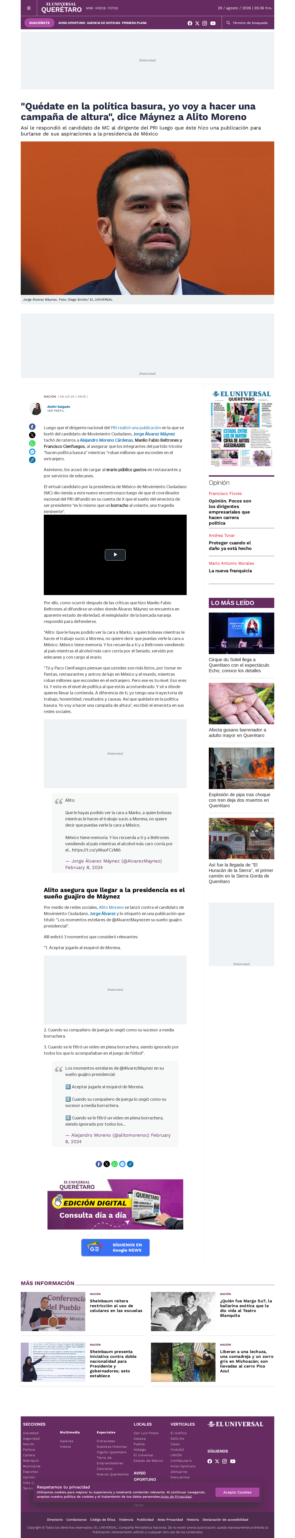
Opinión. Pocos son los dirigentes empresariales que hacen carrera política (230, 512)
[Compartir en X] (32, 435)
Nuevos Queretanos (113, 1474)
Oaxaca (140, 1438)
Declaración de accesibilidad (225, 1519)
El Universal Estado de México (148, 1457)
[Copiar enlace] (32, 460)
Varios (139, 1505)
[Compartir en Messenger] (32, 451)
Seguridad (31, 1438)
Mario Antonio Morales (231, 563)
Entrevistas (106, 1441)
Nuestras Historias (112, 1446)
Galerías (67, 1441)
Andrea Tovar (222, 535)
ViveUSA (177, 1449)
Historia (193, 1519)
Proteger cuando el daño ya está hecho (230, 545)
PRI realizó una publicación (136, 427)
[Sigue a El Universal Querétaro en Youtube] (214, 24)
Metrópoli (31, 1460)
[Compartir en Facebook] (32, 426)
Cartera (29, 1455)
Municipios (32, 1466)
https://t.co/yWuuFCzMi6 (96, 850)
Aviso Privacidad (170, 1519)
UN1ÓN (176, 1455)
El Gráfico (179, 1433)
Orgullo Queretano (112, 1452)
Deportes (30, 1471)
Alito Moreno (111, 907)
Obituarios (179, 1471)
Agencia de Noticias (103, 23)
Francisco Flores (225, 493)
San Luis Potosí (146, 1433)
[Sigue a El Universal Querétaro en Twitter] (198, 24)
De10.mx (177, 1438)
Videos (100, 8)
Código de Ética (102, 1519)
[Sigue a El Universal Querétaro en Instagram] (206, 24)
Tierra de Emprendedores (110, 1460)
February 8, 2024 (84, 867)
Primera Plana (134, 23)
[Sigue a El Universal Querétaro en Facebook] (191, 24)
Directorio (55, 1519)
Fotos (113, 8)
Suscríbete (39, 23)
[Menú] (29, 8)
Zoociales (104, 1468)
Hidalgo (140, 1449)
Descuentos (180, 1477)
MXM (89, 8)
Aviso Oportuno (71, 23)
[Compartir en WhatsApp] (32, 443)
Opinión (219, 482)
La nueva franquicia (230, 570)
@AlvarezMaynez (136, 1068)
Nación (50, 396)
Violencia (126, 1519)
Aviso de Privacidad (176, 1496)
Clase (175, 1444)
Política (29, 1449)
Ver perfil (55, 410)
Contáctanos (76, 1519)
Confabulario (181, 1460)
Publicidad (145, 1519)
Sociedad (31, 1433)
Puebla (139, 1444)
